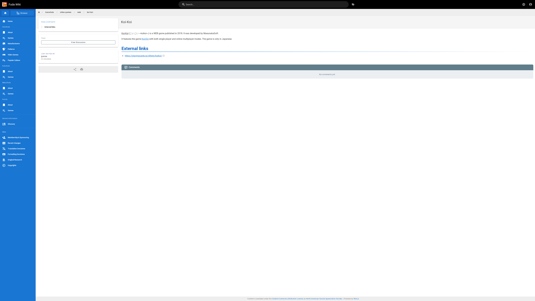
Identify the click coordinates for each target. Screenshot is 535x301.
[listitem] (78, 27)
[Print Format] (81, 69)
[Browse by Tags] (353, 4)
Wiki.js (356, 299)
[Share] (75, 69)
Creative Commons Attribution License (287, 299)
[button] (523, 4)
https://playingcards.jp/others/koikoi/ (143, 55)
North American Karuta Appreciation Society (324, 299)
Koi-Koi (145, 39)
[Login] (530, 4)
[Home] (5, 13)
